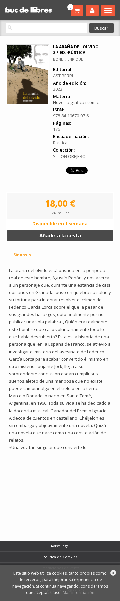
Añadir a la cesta (60, 235)
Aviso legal (60, 545)
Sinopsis (22, 255)
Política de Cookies (60, 556)
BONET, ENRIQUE (68, 59)
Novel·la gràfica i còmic (76, 102)
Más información (78, 592)
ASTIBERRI (63, 76)
